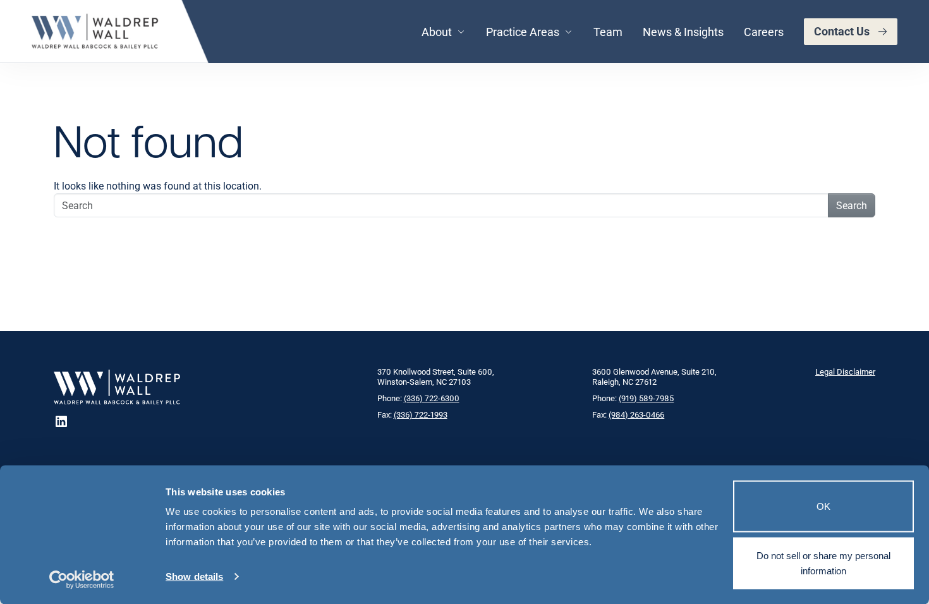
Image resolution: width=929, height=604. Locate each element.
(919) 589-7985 (646, 398)
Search (851, 205)
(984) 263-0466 (636, 414)
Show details (194, 576)
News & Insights (683, 31)
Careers (764, 31)
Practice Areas (522, 31)
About (437, 31)
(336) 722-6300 (431, 398)
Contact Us (842, 31)
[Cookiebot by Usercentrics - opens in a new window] (82, 579)
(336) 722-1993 (420, 414)
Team (607, 31)
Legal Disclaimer (845, 371)
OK (823, 506)
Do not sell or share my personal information (823, 563)
